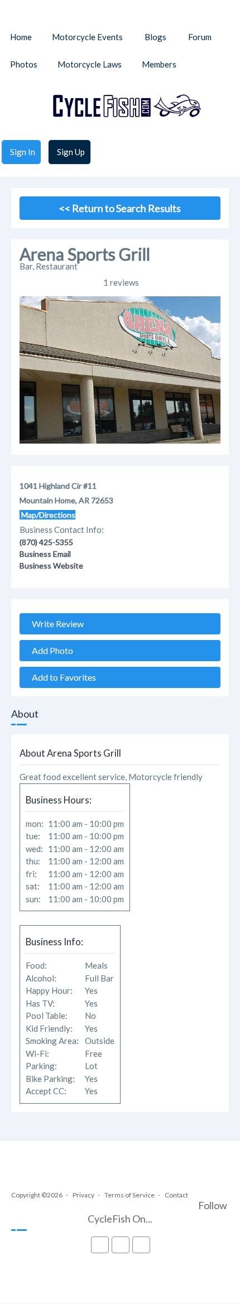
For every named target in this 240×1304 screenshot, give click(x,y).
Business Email (45, 554)
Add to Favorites (61, 677)
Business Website (51, 565)
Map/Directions (47, 514)
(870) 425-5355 (46, 542)
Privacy (83, 1195)
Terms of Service (129, 1195)
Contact (176, 1195)
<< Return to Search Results (120, 208)
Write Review (55, 623)
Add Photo (50, 650)
